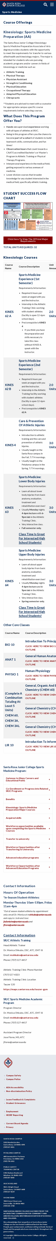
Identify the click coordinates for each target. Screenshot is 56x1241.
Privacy (9, 1127)
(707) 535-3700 (8, 1206)
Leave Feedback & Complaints (20, 1099)
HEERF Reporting (14, 1115)
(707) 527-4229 (8, 1192)
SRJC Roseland (10, 1183)
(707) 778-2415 (8, 1161)
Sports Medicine (12, 12)
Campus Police (13, 1079)
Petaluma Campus (12, 1153)
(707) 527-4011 (8, 1147)
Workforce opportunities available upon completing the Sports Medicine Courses (26, 828)
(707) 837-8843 (8, 1178)
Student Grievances (16, 1103)
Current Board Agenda (17, 1123)
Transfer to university (17, 838)
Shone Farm (9, 1198)
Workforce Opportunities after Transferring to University (23, 848)
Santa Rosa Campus (12, 1139)
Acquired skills (13, 817)
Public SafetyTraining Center (11, 1168)
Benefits (10, 799)
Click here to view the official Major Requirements (28, 240)
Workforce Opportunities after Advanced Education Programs (23, 866)
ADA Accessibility (15, 1087)
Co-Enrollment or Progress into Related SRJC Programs (27, 789)
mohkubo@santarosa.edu (24, 955)
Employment (12, 1111)
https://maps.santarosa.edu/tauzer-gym (25, 989)
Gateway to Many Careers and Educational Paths (22, 779)
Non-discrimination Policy (19, 1091)
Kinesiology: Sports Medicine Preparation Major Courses (21, 808)
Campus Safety (13, 1075)
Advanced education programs (22, 857)
